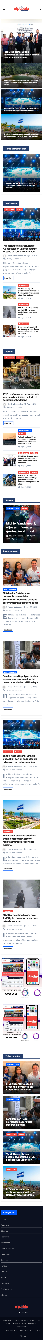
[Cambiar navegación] (4, 8)
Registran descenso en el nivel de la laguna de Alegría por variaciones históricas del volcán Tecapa (21, 82)
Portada (4, 1272)
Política (20, 358)
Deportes (5, 1225)
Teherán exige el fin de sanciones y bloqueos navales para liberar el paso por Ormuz (27, 440)
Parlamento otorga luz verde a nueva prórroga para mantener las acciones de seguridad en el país (22, 55)
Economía (5, 1237)
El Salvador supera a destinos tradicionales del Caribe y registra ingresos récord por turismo (21, 135)
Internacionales (25, 430)
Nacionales (10, 209)
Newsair (31, 1323)
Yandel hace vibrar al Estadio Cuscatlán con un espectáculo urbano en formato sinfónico (21, 109)
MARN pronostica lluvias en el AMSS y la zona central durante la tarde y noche (28, 311)
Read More (8, 278)
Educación (5, 1242)
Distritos (4, 1231)
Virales (19, 209)
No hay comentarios (14, 259)
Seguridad (5, 1283)
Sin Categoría (6, 1289)
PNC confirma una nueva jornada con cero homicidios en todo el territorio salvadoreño (21, 397)
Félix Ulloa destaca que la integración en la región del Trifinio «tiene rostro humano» (28, 459)
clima (3, 1219)
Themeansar (21, 1326)
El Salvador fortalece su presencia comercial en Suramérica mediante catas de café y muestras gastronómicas (20, 1089)
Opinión (4, 1260)
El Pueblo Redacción (15, 256)
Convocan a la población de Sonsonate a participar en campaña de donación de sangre (28, 330)
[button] (39, 40)
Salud (3, 1277)
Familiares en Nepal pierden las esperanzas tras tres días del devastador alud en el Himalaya (20, 679)
